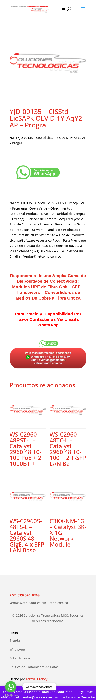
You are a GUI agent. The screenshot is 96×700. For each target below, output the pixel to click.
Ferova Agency (36, 679)
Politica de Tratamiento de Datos (34, 667)
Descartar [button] (88, 697)
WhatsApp (17, 649)
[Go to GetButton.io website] (11, 695)
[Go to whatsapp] (10, 686)
